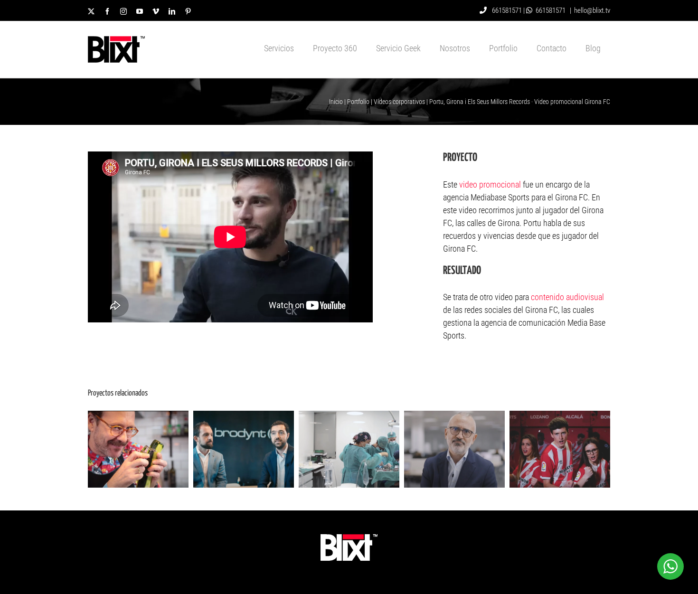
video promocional (490, 184)
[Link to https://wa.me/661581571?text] (529, 10)
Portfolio (358, 101)
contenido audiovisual (567, 297)
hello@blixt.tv (592, 10)
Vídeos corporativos (399, 101)
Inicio (336, 101)
